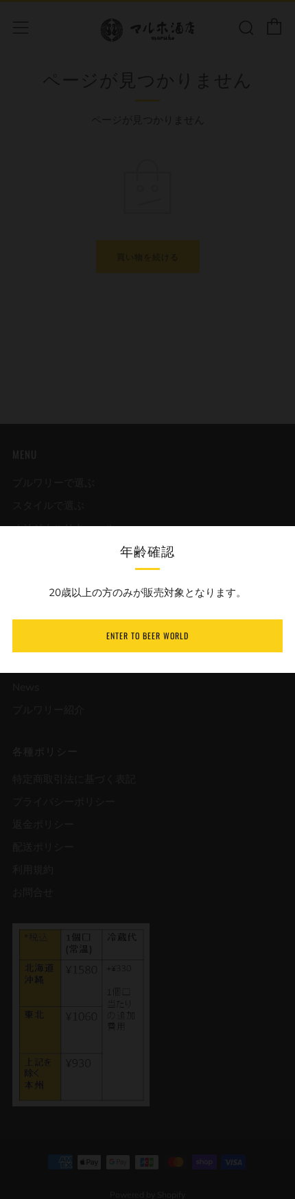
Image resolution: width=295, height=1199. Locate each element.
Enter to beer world (147, 635)
